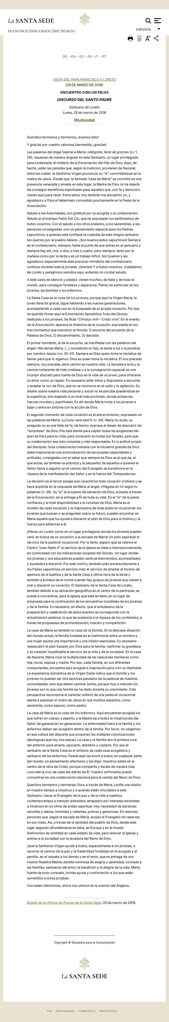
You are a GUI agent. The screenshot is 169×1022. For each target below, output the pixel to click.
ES (82, 57)
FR (90, 57)
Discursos (41, 31)
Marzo (68, 31)
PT (104, 57)
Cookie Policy (86, 1011)
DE (65, 57)
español (145, 30)
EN (73, 57)
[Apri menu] (157, 20)
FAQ (49, 1011)
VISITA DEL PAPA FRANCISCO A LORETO (84, 79)
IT (96, 57)
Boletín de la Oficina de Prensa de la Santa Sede (64, 903)
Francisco (18, 31)
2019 (56, 31)
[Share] (157, 39)
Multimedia (84, 120)
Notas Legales (65, 1011)
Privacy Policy (109, 1011)
